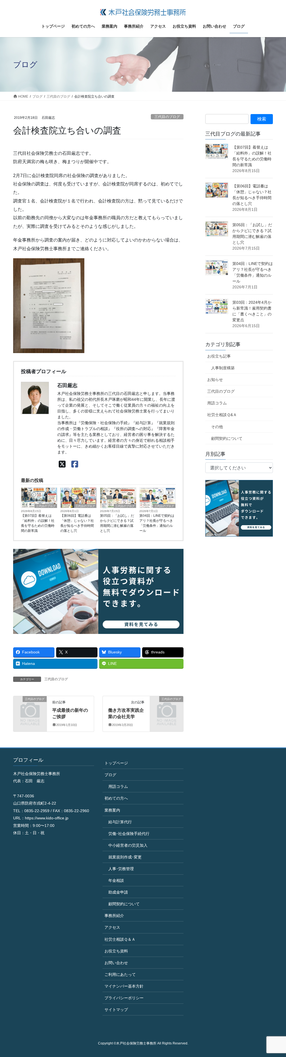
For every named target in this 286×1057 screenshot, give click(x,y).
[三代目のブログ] (30, 706)
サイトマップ (116, 1009)
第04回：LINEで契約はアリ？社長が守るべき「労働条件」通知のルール (156, 523)
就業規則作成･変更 (125, 857)
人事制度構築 (223, 368)
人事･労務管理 (121, 869)
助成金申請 (118, 892)
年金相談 (116, 880)
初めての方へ (116, 798)
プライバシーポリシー (124, 998)
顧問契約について (226, 438)
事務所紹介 (114, 915)
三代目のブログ (167, 117)
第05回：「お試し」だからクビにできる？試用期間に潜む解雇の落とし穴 (117, 523)
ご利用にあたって (120, 974)
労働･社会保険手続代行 (128, 833)
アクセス (112, 927)
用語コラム (217, 403)
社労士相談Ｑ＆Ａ (119, 939)
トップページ (116, 763)
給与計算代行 (120, 822)
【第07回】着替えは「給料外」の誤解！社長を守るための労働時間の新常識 (37, 523)
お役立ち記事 (219, 356)
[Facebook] (75, 464)
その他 (217, 426)
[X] (62, 464)
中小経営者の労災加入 (127, 845)
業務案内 (112, 810)
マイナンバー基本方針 (124, 986)
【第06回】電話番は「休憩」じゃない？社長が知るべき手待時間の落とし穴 (77, 523)
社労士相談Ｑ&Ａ (222, 414)
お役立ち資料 (116, 951)
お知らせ (215, 379)
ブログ (110, 775)
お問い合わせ (116, 963)
